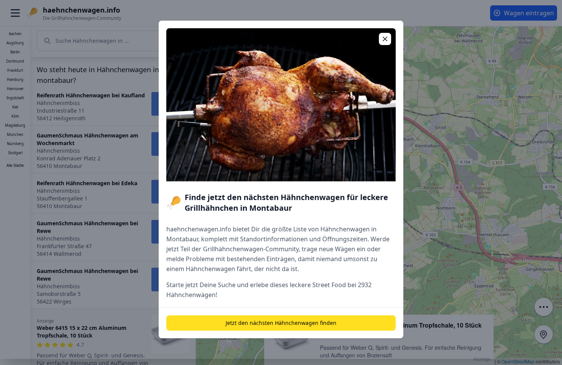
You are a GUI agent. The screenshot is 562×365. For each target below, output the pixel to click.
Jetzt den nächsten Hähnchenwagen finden (281, 322)
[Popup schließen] (385, 39)
